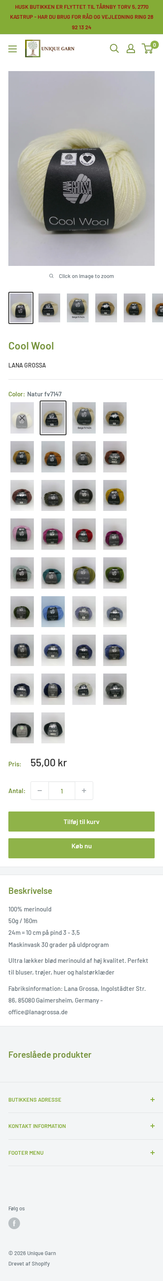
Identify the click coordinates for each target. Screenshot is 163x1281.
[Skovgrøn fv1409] (115, 573)
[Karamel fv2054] (53, 456)
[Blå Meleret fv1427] (115, 650)
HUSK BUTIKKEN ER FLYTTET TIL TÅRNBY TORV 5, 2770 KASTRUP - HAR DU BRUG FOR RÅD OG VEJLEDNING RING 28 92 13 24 (81, 17)
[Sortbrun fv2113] (84, 495)
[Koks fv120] (22, 728)
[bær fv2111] (53, 534)
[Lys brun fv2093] (115, 418)
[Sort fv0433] (53, 728)
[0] (148, 48)
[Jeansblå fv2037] (115, 612)
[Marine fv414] (22, 689)
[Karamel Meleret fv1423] (22, 456)
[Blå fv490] (53, 650)
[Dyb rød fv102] (84, 534)
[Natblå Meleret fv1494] (53, 689)
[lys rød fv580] (22, 534)
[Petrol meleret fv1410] (53, 573)
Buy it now (81, 848)
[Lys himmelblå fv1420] (53, 612)
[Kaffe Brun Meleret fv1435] (53, 495)
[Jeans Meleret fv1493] (22, 650)
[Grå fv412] (115, 689)
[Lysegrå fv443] (84, 689)
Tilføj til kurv (81, 821)
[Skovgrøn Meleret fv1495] (22, 612)
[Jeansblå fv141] (84, 612)
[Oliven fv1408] (84, 573)
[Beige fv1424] (84, 418)
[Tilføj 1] (39, 790)
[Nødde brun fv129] (115, 456)
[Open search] (114, 48)
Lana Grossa (27, 365)
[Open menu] (12, 49)
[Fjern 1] (84, 790)
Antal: (16, 790)
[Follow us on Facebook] (14, 1223)
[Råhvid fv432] (22, 418)
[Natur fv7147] (53, 418)
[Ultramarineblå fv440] (84, 650)
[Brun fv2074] (22, 495)
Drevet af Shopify (29, 1263)
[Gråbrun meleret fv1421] (84, 456)
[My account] (131, 48)
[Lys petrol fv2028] (22, 573)
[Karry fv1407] (115, 495)
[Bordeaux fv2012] (115, 534)
